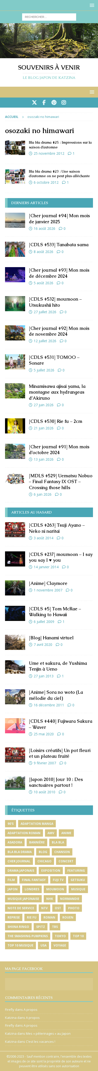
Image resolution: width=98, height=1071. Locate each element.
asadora (15, 842)
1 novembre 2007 (48, 590)
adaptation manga (37, 824)
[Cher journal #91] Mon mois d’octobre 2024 (59, 449)
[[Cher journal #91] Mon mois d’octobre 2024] (15, 451)
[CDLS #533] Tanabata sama (58, 244)
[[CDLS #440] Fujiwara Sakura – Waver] (15, 725)
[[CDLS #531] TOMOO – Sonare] (15, 361)
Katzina (11, 1017)
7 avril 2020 (43, 644)
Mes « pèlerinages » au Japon (48, 1033)
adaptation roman (24, 833)
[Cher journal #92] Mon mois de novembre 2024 (59, 331)
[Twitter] (34, 103)
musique (78, 889)
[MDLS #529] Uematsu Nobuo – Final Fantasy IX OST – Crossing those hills (60, 481)
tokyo (60, 936)
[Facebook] (44, 103)
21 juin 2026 (44, 428)
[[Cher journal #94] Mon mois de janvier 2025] (15, 220)
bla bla (58, 842)
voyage (60, 945)
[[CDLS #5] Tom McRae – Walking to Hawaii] (15, 613)
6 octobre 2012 (46, 182)
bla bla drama (20, 852)
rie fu (31, 917)
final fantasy (34, 880)
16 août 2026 (44, 228)
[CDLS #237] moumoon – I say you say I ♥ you (60, 557)
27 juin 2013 (44, 676)
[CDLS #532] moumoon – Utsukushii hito (55, 302)
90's (11, 824)
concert (66, 861)
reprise (14, 917)
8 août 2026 (43, 251)
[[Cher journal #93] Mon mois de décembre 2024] (15, 274)
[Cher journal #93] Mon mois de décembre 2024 (59, 273)
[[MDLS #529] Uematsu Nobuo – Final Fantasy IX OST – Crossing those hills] (15, 479)
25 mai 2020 (44, 734)
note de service (21, 908)
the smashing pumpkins (28, 936)
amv (50, 833)
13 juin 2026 (44, 459)
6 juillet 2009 (44, 621)
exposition (50, 870)
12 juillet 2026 (45, 340)
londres (32, 889)
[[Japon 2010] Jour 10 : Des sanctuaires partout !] (15, 783)
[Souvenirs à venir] (49, 55)
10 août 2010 (44, 792)
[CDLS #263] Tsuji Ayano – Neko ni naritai (57, 528)
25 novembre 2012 (49, 153)
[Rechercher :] (49, 16)
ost (58, 908)
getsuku (78, 880)
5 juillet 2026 (44, 370)
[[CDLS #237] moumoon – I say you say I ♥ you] (15, 558)
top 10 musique (20, 945)
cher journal (19, 861)
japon (13, 889)
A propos (30, 1009)
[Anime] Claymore (48, 583)
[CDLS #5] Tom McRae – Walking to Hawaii (55, 611)
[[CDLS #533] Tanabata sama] (15, 249)
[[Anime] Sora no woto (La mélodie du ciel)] (15, 696)
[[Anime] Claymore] (15, 587)
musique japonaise (23, 899)
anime (66, 833)
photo (73, 908)
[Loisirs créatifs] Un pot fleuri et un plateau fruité (59, 753)
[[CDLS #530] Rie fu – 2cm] (15, 425)
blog (43, 852)
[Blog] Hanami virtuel (51, 638)
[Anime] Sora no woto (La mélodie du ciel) (56, 695)
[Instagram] (63, 103)
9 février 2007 (45, 763)
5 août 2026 (43, 282)
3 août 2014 (43, 538)
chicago (44, 861)
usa (43, 945)
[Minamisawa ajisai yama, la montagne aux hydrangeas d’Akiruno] (15, 390)
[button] (91, 5)
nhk (49, 899)
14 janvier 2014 (46, 566)
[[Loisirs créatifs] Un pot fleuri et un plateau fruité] (15, 755)
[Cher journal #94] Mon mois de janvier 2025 (59, 218)
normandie (69, 899)
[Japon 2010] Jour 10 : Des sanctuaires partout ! (56, 782)
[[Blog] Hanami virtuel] (15, 642)
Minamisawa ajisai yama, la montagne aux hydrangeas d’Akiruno (57, 392)
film (11, 880)
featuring (76, 870)
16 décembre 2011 (49, 705)
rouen (67, 917)
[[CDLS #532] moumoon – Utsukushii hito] (15, 303)
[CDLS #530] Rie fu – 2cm (55, 421)
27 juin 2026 (44, 404)
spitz (40, 927)
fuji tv (58, 880)
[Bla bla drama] (15, 147)
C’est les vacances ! (40, 1041)
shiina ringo (18, 927)
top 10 (78, 936)
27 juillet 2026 (45, 311)
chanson (62, 852)
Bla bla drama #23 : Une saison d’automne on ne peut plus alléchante (59, 173)
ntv (44, 908)
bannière (37, 842)
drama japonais (21, 870)
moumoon (55, 889)
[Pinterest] (54, 103)
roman (49, 917)
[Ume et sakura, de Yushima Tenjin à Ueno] (15, 667)
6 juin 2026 (43, 494)
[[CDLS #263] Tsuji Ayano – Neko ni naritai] (15, 529)
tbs (55, 927)
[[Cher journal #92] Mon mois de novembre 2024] (15, 332)
